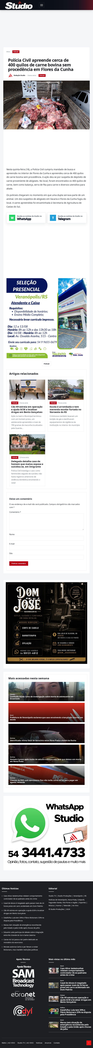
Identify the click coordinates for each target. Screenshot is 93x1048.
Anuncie (48, 1043)
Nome (12, 534)
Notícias (39, 1043)
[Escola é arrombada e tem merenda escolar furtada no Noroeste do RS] (66, 390)
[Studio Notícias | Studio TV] (19, 5)
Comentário (15, 512)
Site (10, 553)
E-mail (12, 544)
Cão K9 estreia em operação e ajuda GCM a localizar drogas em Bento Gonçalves (26, 409)
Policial (15, 52)
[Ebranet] (23, 996)
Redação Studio (19, 75)
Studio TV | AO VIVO (25, 1043)
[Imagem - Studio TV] (46, 832)
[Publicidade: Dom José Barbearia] (46, 623)
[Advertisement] (46, 27)
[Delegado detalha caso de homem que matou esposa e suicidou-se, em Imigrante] (27, 444)
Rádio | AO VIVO (8, 1043)
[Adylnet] (23, 1011)
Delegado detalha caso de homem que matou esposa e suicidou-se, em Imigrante (27, 464)
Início (8, 52)
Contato (57, 1043)
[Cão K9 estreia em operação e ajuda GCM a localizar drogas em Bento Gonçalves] (27, 390)
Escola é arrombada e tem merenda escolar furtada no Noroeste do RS (65, 409)
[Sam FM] (23, 976)
